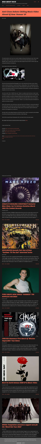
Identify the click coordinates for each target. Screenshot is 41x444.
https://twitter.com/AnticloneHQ (10, 131)
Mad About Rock (9, 2)
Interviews (18, 5)
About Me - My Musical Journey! (10, 5)
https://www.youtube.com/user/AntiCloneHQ (12, 130)
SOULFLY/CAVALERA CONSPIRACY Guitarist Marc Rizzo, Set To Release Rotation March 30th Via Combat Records (18, 206)
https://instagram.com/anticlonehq (11, 133)
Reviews (24, 5)
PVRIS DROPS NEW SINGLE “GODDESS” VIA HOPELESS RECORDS (18, 295)
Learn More (19, 443)
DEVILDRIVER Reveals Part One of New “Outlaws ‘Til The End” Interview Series (17, 251)
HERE (26, 120)
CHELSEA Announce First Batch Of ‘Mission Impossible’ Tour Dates (18, 339)
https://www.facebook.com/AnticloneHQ (12, 128)
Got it (23, 443)
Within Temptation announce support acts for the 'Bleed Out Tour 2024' (20, 426)
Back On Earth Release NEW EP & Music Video (19, 383)
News (28, 5)
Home (3, 5)
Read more (37, 219)
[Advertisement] (20, 168)
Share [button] (3, 138)
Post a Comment (7, 219)
